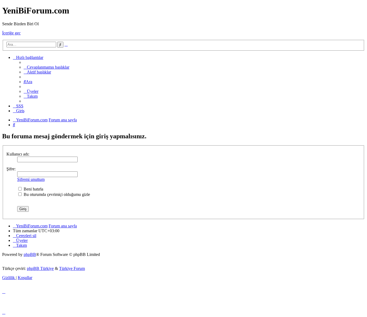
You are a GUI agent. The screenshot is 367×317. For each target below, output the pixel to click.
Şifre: (11, 169)
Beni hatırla (33, 189)
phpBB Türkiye (40, 268)
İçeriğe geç (11, 33)
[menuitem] (46, 67)
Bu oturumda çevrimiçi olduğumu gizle (56, 194)
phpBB (30, 254)
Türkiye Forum (72, 268)
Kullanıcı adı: (17, 154)
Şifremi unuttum (31, 179)
